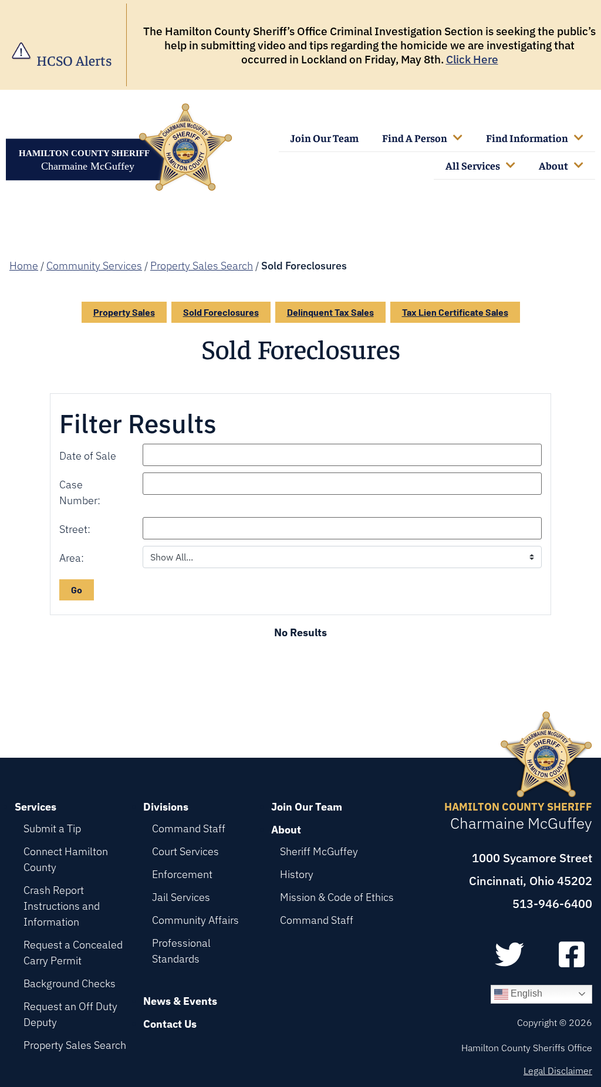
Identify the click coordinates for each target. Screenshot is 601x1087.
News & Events (180, 1001)
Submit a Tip (52, 828)
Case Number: (79, 492)
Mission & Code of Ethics (337, 897)
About (553, 165)
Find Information (527, 137)
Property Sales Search (201, 265)
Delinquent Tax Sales (330, 312)
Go (76, 589)
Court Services (185, 851)
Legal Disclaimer (558, 1070)
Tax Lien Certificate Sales (455, 312)
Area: (71, 558)
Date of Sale (87, 456)
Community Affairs (195, 920)
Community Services (94, 265)
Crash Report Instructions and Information (61, 906)
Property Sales (124, 312)
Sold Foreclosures (221, 312)
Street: (74, 529)
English (525, 993)
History (296, 874)
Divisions (165, 806)
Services (35, 806)
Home (23, 265)
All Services (472, 165)
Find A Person (414, 137)
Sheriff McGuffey (319, 851)
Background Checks (69, 983)
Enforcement (182, 874)
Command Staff (188, 828)
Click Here (472, 59)
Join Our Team (325, 137)
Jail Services (181, 897)
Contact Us (170, 1024)
